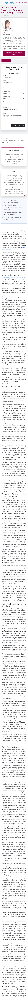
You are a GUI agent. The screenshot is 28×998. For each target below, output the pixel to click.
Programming (6, 61)
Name (4, 75)
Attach (6, 109)
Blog (7, 139)
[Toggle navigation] (3, 3)
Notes (4, 113)
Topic (4, 86)
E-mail (4, 80)
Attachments (6, 107)
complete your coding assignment (13, 278)
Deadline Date (6, 91)
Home (2, 139)
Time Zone (5, 102)
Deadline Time (6, 96)
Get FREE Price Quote (18, 125)
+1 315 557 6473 (22, 2)
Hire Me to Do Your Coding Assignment (14, 53)
